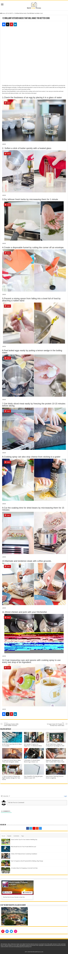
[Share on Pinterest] (11, 24)
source (4, 144)
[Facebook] (27, 828)
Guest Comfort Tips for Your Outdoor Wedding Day (24, 839)
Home (3, 13)
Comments (16, 836)
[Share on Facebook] (3, 24)
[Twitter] (30, 828)
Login (65, 796)
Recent (3, 836)
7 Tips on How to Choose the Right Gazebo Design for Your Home (11, 778)
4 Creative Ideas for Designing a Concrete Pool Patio (24, 868)
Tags (22, 836)
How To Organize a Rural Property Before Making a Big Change (27, 861)
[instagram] (40, 828)
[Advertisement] (34, 44)
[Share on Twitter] (7, 24)
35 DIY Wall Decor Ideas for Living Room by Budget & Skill (55, 745)
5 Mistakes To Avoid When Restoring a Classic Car (32, 761)
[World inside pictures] (34, 5)
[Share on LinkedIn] (15, 24)
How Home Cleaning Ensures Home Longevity (54, 777)
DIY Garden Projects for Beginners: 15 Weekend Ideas (33, 745)
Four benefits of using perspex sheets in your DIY (33, 777)
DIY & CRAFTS (9, 13)
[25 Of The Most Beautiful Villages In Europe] (14, 916)
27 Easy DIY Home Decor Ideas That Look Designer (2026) (11, 761)
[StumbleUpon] (37, 828)
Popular (9, 836)
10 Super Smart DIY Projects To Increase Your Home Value (55, 724)
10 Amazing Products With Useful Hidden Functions (11, 724)
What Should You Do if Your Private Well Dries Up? (23, 846)
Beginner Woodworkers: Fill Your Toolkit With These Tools (55, 761)
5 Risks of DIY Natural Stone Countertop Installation (24, 853)
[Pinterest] (34, 828)
